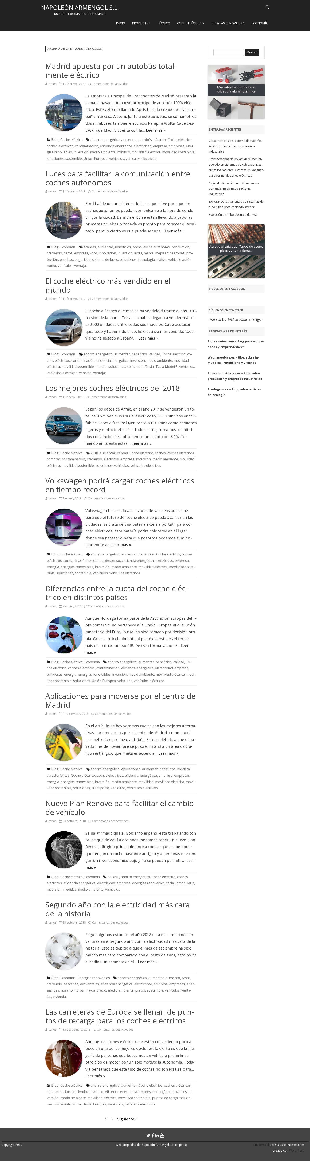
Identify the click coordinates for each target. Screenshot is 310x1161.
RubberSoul (261, 1145)
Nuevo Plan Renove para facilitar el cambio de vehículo (119, 807)
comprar (53, 459)
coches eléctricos (60, 146)
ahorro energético (105, 139)
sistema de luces (105, 259)
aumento (173, 977)
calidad (154, 354)
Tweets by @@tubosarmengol (235, 319)
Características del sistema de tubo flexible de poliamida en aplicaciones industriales (235, 146)
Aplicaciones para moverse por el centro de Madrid (120, 700)
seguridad (82, 259)
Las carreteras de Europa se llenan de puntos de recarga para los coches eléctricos (119, 1016)
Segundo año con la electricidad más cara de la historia (117, 909)
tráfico (161, 259)
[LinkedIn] (157, 1135)
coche (137, 247)
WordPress (296, 1151)
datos (68, 253)
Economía (260, 23)
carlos (52, 84)
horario (67, 990)
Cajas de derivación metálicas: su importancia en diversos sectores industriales (234, 188)
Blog (55, 139)
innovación (107, 253)
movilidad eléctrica (146, 152)
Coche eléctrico (190, 23)
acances (90, 247)
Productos (141, 23)
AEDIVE (113, 877)
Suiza (76, 1104)
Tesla (149, 366)
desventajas (89, 984)
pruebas (66, 259)
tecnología (146, 259)
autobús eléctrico (152, 139)
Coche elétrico (71, 139)
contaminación (86, 146)
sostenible (73, 158)
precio (140, 990)
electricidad (142, 146)
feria (170, 883)
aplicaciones (130, 769)
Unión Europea (96, 158)
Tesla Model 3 (166, 366)
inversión (81, 152)
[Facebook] (153, 1135)
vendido (85, 373)
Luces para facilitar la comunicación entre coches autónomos (117, 178)
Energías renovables (228, 23)
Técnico (163, 23)
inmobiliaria (184, 883)
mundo (101, 366)
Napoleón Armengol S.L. (80, 7)
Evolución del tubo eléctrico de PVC (233, 215)
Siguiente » (127, 1118)
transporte (100, 788)
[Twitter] (148, 1135)
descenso (112, 560)
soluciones (55, 158)
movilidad (146, 781)
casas (186, 977)
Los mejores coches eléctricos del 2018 (112, 388)
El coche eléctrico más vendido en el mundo (107, 285)
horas (79, 990)
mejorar (161, 253)
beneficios (123, 247)
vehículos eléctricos (141, 158)
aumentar (129, 139)
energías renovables (77, 567)
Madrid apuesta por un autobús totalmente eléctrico (110, 70)
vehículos (116, 158)
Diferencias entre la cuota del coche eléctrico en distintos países (116, 592)
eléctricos (111, 459)
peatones (177, 253)
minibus (123, 152)
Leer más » (156, 130)
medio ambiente (103, 152)
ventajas (81, 265)
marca (149, 253)
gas (56, 990)
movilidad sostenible (178, 152)
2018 (94, 453)
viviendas (60, 996)
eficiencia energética (116, 146)
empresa (160, 146)
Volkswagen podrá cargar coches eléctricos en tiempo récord (119, 485)
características (58, 775)
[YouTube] (162, 1135)
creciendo (54, 253)
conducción (180, 247)
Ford (93, 253)
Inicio (120, 23)
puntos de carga (165, 1098)
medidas (69, 889)
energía (53, 567)
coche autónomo (156, 247)
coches (160, 453)
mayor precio (95, 990)
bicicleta (183, 769)
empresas (176, 146)
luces (138, 253)
